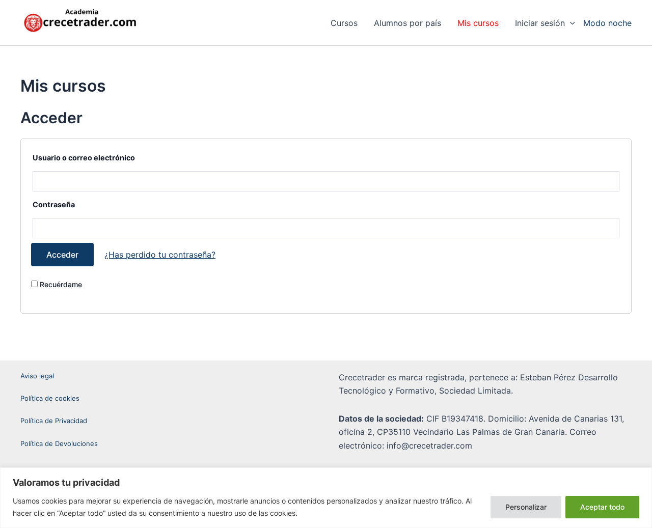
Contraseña (54, 204)
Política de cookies (49, 398)
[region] (326, 497)
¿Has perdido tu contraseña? (159, 254)
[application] (570, 23)
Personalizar (526, 507)
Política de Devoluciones (59, 443)
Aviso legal (37, 376)
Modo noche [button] (607, 23)
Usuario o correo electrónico (84, 157)
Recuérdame (60, 284)
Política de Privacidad (53, 420)
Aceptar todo (602, 507)
